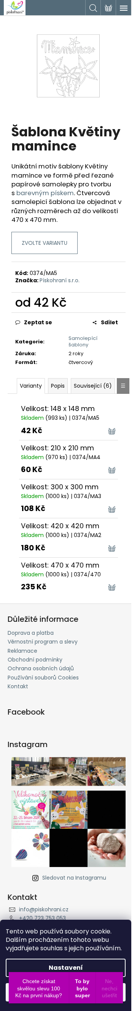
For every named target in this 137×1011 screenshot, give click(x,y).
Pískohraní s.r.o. (60, 280)
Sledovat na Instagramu (74, 878)
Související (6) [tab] (93, 386)
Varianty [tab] (31, 386)
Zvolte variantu (44, 243)
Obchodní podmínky (35, 659)
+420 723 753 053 (42, 918)
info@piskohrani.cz (43, 909)
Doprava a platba (31, 633)
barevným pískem (45, 192)
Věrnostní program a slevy (43, 641)
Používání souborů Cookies (43, 677)
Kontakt (18, 686)
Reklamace (22, 651)
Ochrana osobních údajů (41, 668)
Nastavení (66, 967)
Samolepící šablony (82, 341)
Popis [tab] (58, 386)
